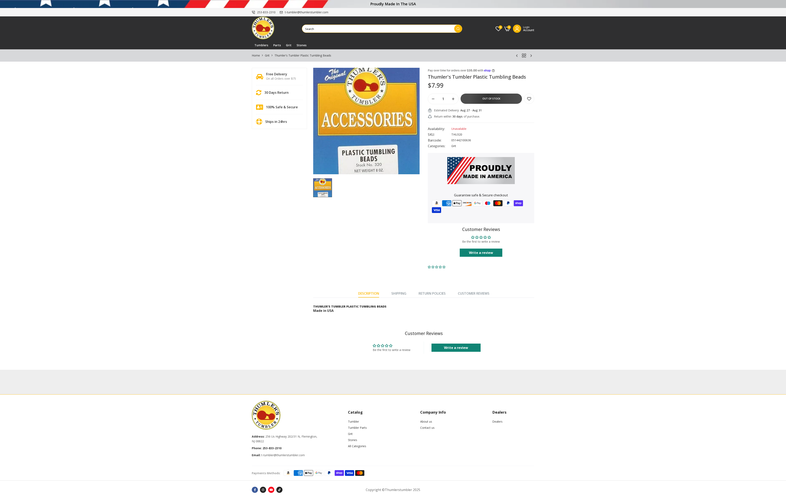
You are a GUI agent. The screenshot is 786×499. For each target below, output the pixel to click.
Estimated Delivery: (446, 110)
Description (368, 293)
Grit (288, 45)
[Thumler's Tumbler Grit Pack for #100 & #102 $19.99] (517, 55)
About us (426, 421)
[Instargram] (263, 490)
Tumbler (353, 421)
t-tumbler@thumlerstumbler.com (306, 12)
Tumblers (261, 45)
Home (256, 55)
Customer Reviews (473, 293)
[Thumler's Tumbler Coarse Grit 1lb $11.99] (531, 55)
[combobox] (378, 29)
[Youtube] (271, 490)
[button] (436, 267)
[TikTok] (279, 490)
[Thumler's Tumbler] (263, 29)
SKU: (431, 134)
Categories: (436, 146)
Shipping (398, 293)
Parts (277, 45)
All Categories (357, 446)
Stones (301, 45)
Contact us (427, 428)
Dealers (497, 421)
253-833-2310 (266, 12)
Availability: (436, 129)
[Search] (458, 29)
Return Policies (432, 293)
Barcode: (435, 140)
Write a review (481, 252)
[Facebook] (255, 490)
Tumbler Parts (357, 428)
